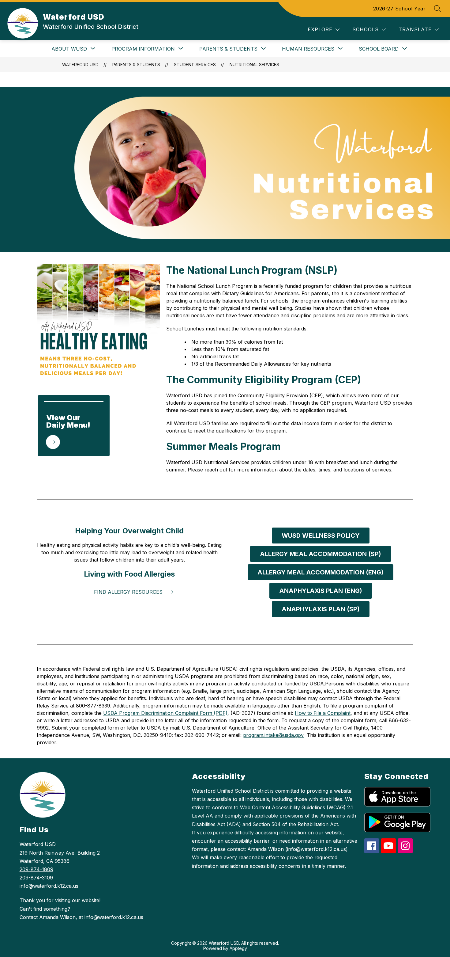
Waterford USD (80, 64)
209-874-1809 (36, 869)
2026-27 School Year (399, 9)
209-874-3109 (36, 878)
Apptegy (238, 948)
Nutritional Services (254, 64)
